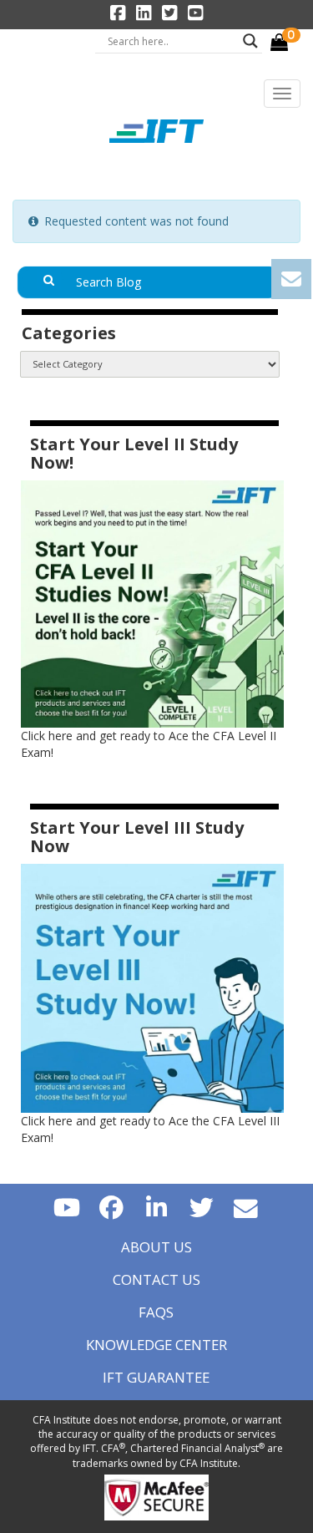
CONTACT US (156, 1279)
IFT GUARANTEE (156, 1377)
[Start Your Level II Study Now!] (152, 603)
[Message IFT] (246, 1207)
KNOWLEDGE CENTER (156, 1344)
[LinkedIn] (157, 1207)
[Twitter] (201, 1207)
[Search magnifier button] (250, 41)
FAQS (156, 1312)
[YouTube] (67, 1207)
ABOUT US (156, 1246)
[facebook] (112, 1207)
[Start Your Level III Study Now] (152, 987)
